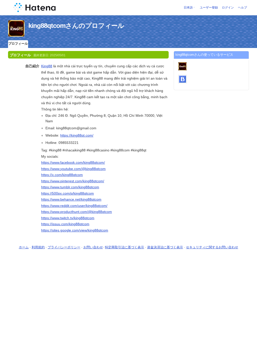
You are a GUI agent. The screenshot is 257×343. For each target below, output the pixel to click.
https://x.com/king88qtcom (62, 175)
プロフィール (18, 43)
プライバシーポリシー (64, 247)
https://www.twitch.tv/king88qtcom (67, 218)
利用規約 (38, 247)
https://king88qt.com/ (76, 135)
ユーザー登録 (209, 7)
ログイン (228, 7)
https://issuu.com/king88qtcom (65, 224)
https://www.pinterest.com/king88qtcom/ (72, 181)
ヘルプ (242, 7)
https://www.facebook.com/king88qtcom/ (73, 162)
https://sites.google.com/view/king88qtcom (74, 230)
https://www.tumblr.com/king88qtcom (70, 187)
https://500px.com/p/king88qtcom (67, 193)
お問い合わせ (93, 247)
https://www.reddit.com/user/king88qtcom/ (74, 206)
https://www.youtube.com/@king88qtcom (73, 169)
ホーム (24, 247)
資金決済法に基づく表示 (165, 247)
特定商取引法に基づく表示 (124, 247)
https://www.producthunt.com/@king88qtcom (76, 212)
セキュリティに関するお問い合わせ (212, 247)
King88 (46, 66)
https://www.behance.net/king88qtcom (71, 199)
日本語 (188, 7)
